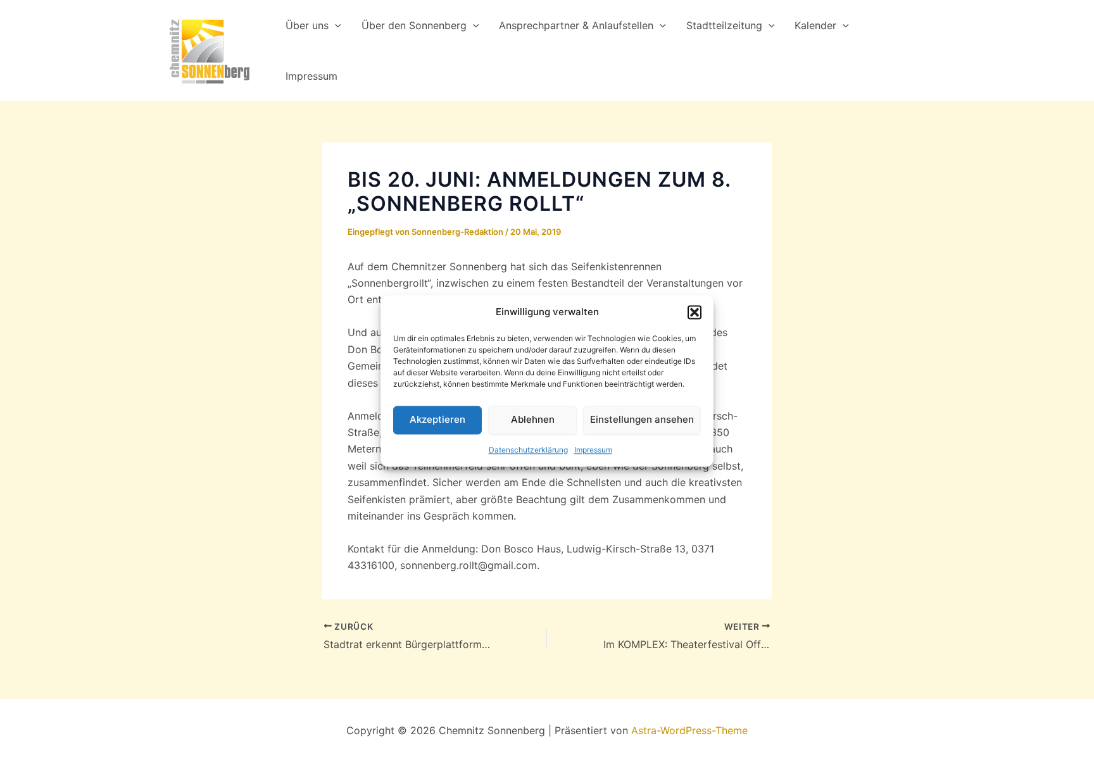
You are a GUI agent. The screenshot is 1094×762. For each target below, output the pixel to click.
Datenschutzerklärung (528, 449)
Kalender (815, 25)
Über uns (307, 25)
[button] (694, 312)
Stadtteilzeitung (724, 25)
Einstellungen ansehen (642, 420)
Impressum (593, 449)
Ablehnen (533, 420)
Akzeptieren (437, 420)
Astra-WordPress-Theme (689, 730)
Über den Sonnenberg (414, 25)
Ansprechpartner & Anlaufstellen (576, 25)
